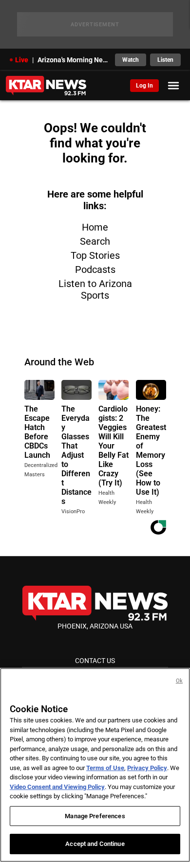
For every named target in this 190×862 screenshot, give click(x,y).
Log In (144, 85)
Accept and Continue (94, 843)
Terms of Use (105, 768)
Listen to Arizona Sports (95, 289)
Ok (179, 681)
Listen (165, 59)
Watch (130, 59)
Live (21, 60)
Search (95, 241)
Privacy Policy (147, 768)
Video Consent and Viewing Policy (57, 786)
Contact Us (95, 660)
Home (95, 227)
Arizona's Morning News (73, 60)
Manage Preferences (95, 816)
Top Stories (95, 255)
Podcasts (95, 269)
